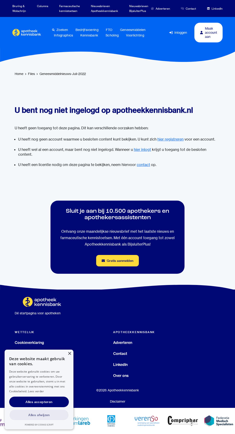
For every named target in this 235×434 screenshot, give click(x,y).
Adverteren (122, 342)
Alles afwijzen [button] (39, 415)
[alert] (39, 389)
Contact (120, 353)
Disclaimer (117, 401)
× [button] (69, 353)
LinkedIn (120, 364)
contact (143, 164)
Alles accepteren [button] (38, 402)
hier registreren (170, 139)
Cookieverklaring (29, 342)
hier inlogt (142, 149)
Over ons (121, 375)
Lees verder (36, 391)
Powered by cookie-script (39, 424)
